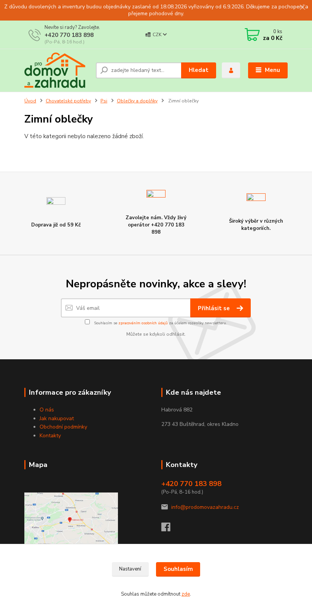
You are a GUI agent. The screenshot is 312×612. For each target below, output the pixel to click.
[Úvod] (57, 70)
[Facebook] (169, 529)
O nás (47, 409)
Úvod (30, 101)
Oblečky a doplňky (137, 101)
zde (185, 594)
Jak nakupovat (57, 418)
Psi (103, 101)
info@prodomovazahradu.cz (205, 507)
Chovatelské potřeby (68, 101)
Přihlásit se (214, 308)
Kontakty (50, 435)
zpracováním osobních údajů (143, 323)
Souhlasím (178, 569)
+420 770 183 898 (69, 35)
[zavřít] (302, 7)
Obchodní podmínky (63, 426)
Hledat (199, 70)
